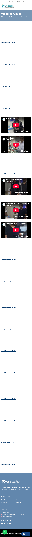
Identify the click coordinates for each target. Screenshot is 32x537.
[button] (4, 532)
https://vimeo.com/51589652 (8, 42)
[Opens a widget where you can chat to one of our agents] (25, 534)
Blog (2, 504)
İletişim (17, 504)
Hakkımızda (18, 499)
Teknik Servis (4, 502)
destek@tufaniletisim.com (8, 516)
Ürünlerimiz (18, 502)
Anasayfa (3, 499)
